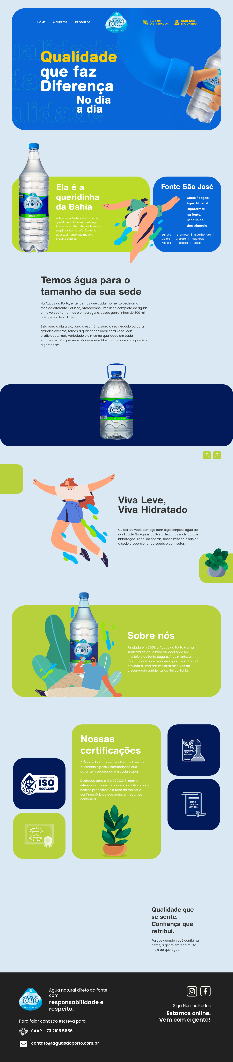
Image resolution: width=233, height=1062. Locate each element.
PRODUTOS (82, 22)
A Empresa (60, 22)
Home (41, 22)
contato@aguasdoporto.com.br (65, 1043)
